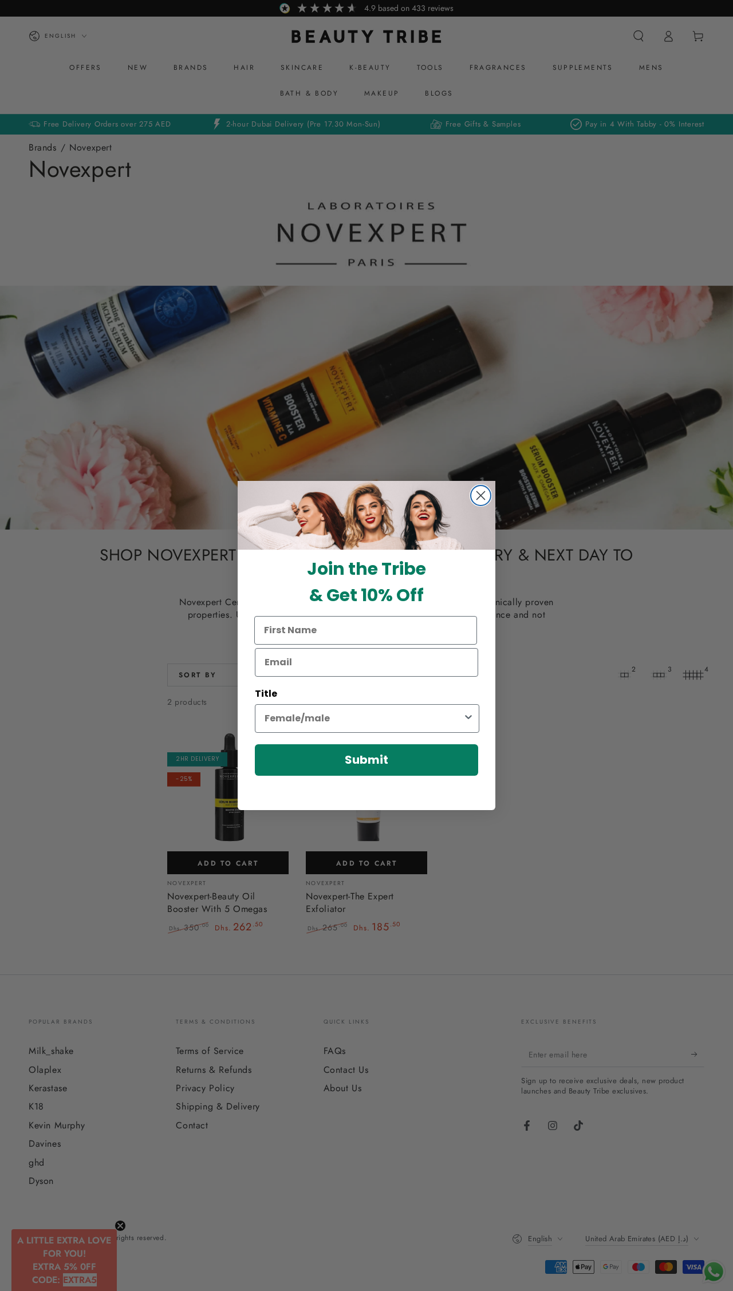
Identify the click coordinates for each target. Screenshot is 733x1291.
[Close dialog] (481, 495)
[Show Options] (468, 718)
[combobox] (364, 718)
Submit (366, 760)
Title (266, 693)
